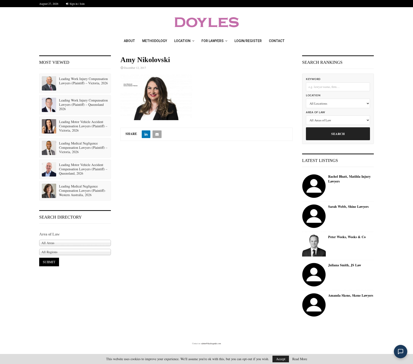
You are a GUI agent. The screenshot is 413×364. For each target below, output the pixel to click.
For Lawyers (212, 41)
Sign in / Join (77, 3)
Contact (277, 41)
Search (338, 133)
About (129, 41)
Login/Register (248, 41)
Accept (280, 359)
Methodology (154, 41)
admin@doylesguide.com (211, 343)
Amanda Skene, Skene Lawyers (350, 295)
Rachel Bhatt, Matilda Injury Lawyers (349, 178)
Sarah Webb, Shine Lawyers (348, 206)
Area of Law (315, 112)
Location (182, 41)
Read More (299, 359)
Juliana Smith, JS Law (344, 265)
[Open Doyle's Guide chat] (400, 351)
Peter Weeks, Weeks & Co (347, 237)
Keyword (313, 79)
